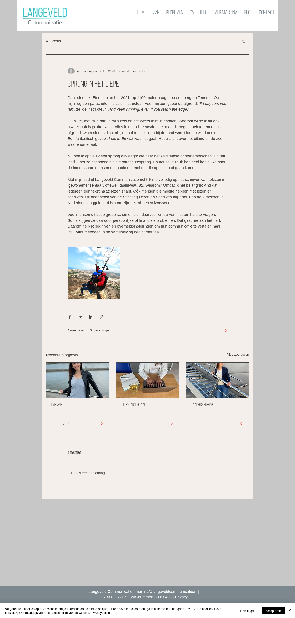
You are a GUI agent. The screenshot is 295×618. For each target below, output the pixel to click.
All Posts (53, 41)
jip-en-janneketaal (134, 405)
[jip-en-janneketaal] (147, 380)
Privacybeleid (101, 612)
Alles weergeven (238, 354)
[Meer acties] (224, 71)
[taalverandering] (217, 380)
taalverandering (202, 405)
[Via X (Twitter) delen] (80, 317)
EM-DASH (56, 405)
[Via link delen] (101, 317)
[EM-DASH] (77, 380)
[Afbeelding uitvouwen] (94, 273)
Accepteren (273, 610)
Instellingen (247, 610)
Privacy (181, 597)
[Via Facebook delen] (70, 317)
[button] (243, 41)
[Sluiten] (289, 611)
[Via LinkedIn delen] (91, 317)
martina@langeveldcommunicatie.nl (166, 591)
